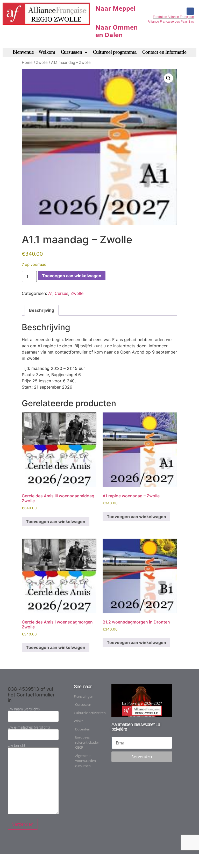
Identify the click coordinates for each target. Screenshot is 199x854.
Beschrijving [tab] (41, 310)
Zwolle (42, 62)
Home (27, 62)
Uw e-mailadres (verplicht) (29, 728)
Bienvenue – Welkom (34, 52)
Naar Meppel (115, 8)
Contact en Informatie (164, 52)
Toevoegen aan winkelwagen (71, 275)
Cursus (61, 293)
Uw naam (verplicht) (24, 709)
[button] (168, 78)
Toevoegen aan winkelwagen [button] (55, 521)
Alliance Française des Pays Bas (171, 21)
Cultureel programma (115, 52)
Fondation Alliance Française (173, 17)
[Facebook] (190, 11)
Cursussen (71, 52)
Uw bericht (16, 746)
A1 (50, 293)
